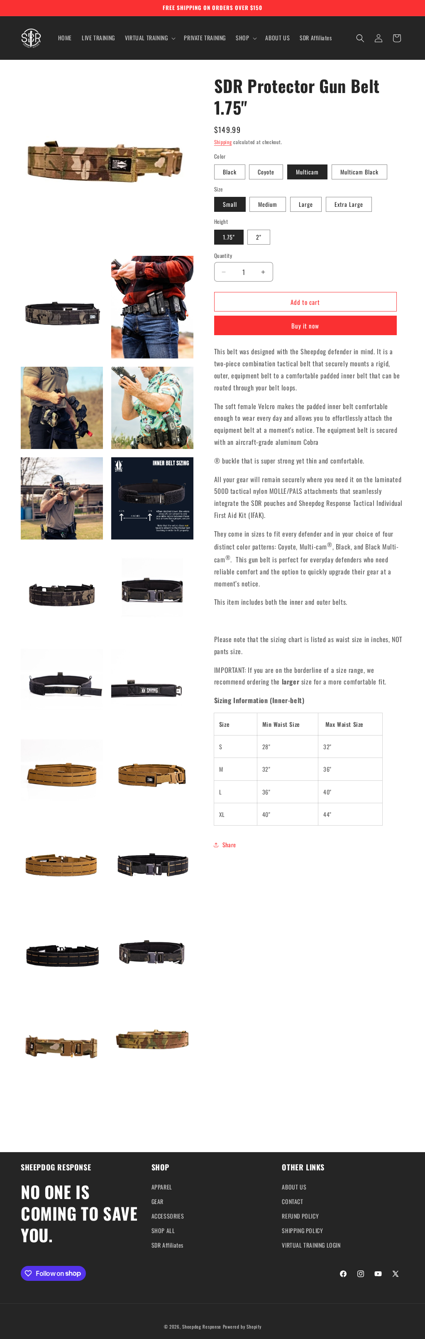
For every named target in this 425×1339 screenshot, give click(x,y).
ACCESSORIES (167, 1215)
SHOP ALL (163, 1230)
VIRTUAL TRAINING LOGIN (311, 1245)
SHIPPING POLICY (302, 1230)
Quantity (223, 256)
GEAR (157, 1201)
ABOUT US (294, 1186)
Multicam (307, 171)
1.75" (229, 237)
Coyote (266, 171)
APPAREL (161, 1186)
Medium (267, 204)
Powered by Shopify (242, 1326)
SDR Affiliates (167, 1245)
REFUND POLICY (300, 1215)
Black (230, 171)
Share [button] (229, 844)
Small (230, 204)
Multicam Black (359, 171)
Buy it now (305, 325)
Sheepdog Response (201, 1326)
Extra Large (349, 204)
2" (258, 237)
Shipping (223, 141)
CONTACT (292, 1201)
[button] (149, 38)
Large (306, 204)
